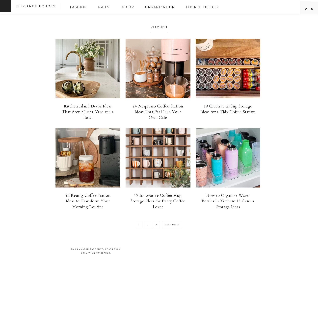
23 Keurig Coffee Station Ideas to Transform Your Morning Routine (87, 201)
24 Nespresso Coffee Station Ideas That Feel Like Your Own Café (158, 112)
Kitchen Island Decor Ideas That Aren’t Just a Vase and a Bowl (88, 112)
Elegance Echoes (36, 6)
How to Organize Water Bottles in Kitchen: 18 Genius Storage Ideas (228, 201)
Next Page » (172, 226)
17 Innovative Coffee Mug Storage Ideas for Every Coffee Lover (158, 201)
